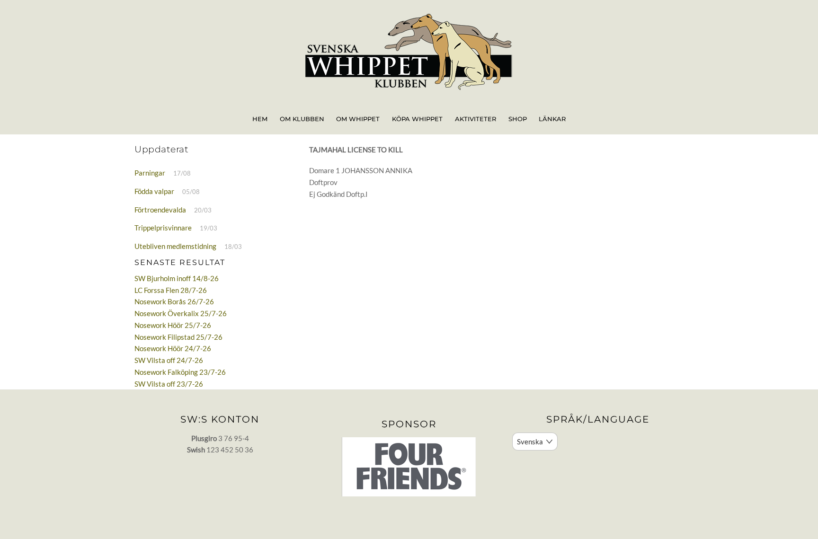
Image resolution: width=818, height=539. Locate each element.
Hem (259, 119)
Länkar (552, 119)
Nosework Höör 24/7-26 (172, 348)
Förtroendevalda (160, 209)
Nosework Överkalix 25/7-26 (180, 313)
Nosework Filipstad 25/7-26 (178, 337)
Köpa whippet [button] (417, 119)
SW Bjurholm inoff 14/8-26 (176, 278)
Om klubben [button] (302, 119)
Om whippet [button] (358, 119)
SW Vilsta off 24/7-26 (168, 360)
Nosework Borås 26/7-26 (174, 301)
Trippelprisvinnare (163, 227)
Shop (517, 119)
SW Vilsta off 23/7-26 (168, 384)
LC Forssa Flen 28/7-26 (170, 290)
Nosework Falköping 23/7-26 (180, 372)
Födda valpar (154, 191)
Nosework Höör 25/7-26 (172, 325)
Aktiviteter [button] (475, 119)
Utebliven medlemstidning (175, 246)
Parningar (149, 172)
